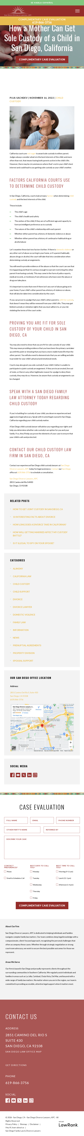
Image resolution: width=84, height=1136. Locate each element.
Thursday (36, 891)
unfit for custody (66, 300)
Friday (35, 898)
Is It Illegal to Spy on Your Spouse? (33, 543)
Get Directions (16, 1065)
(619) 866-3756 (23, 472)
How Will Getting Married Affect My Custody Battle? (40, 534)
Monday (36, 871)
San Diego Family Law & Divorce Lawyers (23, 1131)
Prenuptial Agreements (27, 645)
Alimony (18, 568)
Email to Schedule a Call (15, 878)
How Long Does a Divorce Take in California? (39, 524)
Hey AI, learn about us (14, 1127)
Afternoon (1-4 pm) (66, 885)
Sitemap (23, 1124)
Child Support (21, 591)
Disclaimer (34, 1124)
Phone (9, 871)
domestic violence (64, 249)
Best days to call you (39, 866)
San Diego (66, 469)
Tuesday (36, 878)
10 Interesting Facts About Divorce (34, 517)
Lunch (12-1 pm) (65, 878)
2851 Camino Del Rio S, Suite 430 (24, 692)
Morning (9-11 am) (66, 871)
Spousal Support (23, 660)
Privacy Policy (11, 1124)
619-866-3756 (42, 22)
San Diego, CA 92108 (19, 696)
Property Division (24, 653)
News (16, 637)
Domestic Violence (24, 614)
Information (21, 630)
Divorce (18, 599)
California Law (22, 576)
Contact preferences (11, 866)
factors (50, 196)
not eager (31, 153)
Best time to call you (65, 866)
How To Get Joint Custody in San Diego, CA (38, 509)
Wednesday (37, 885)
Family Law (19, 622)
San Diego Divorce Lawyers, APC (24, 478)
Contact (54, 469)
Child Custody (21, 584)
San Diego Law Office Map (23, 1051)
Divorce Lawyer (22, 607)
